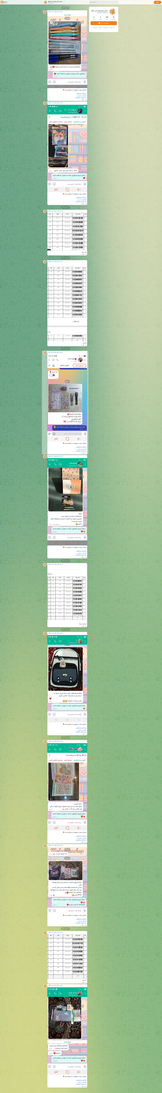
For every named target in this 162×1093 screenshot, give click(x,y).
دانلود (157, 2)
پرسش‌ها (95, 27)
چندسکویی (112, 27)
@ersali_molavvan (102, 13)
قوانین (100, 27)
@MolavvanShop (81, 94)
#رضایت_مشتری (82, 96)
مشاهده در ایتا (105, 23)
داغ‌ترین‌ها (105, 27)
